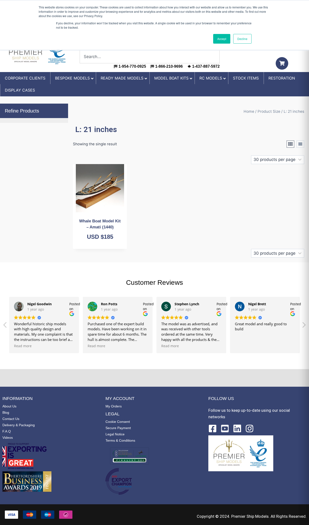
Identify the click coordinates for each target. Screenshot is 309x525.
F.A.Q (6, 431)
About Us (9, 406)
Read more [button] (23, 346)
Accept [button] (221, 39)
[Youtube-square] (225, 428)
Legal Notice (115, 434)
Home (249, 111)
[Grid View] (290, 144)
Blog (5, 412)
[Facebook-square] (212, 428)
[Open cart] (282, 63)
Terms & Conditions (120, 440)
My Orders (113, 406)
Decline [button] (242, 39)
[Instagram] (249, 428)
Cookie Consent (117, 422)
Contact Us (10, 419)
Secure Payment (118, 428)
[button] (303, 326)
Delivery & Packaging (18, 425)
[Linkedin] (237, 428)
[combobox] (150, 56)
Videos (7, 437)
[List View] (300, 144)
